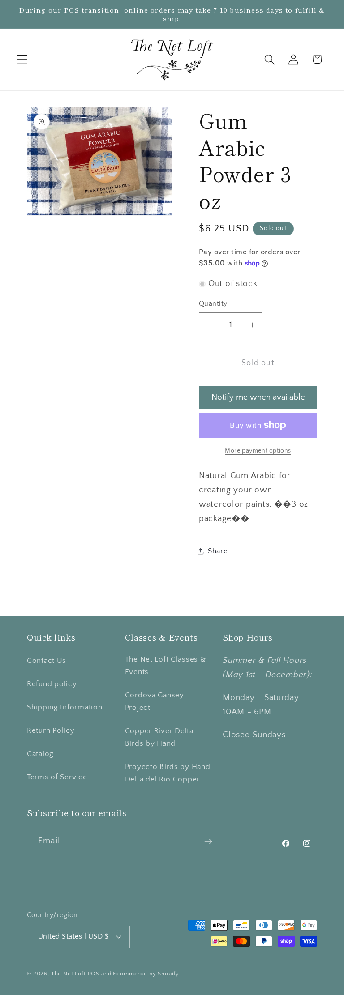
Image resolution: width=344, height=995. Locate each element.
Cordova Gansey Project (154, 701)
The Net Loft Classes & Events (165, 665)
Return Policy (50, 730)
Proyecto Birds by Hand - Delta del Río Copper (170, 773)
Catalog (40, 754)
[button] (22, 59)
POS (94, 973)
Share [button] (218, 551)
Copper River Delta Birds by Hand (159, 737)
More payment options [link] (258, 450)
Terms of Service (57, 777)
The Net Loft (69, 973)
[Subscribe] (208, 841)
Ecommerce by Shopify (146, 973)
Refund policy (52, 684)
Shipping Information (64, 707)
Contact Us (46, 661)
